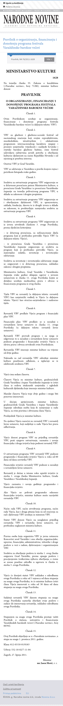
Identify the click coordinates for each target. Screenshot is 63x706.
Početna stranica (13, 7)
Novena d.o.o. (48, 697)
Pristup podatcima (12, 693)
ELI (27, 693)
